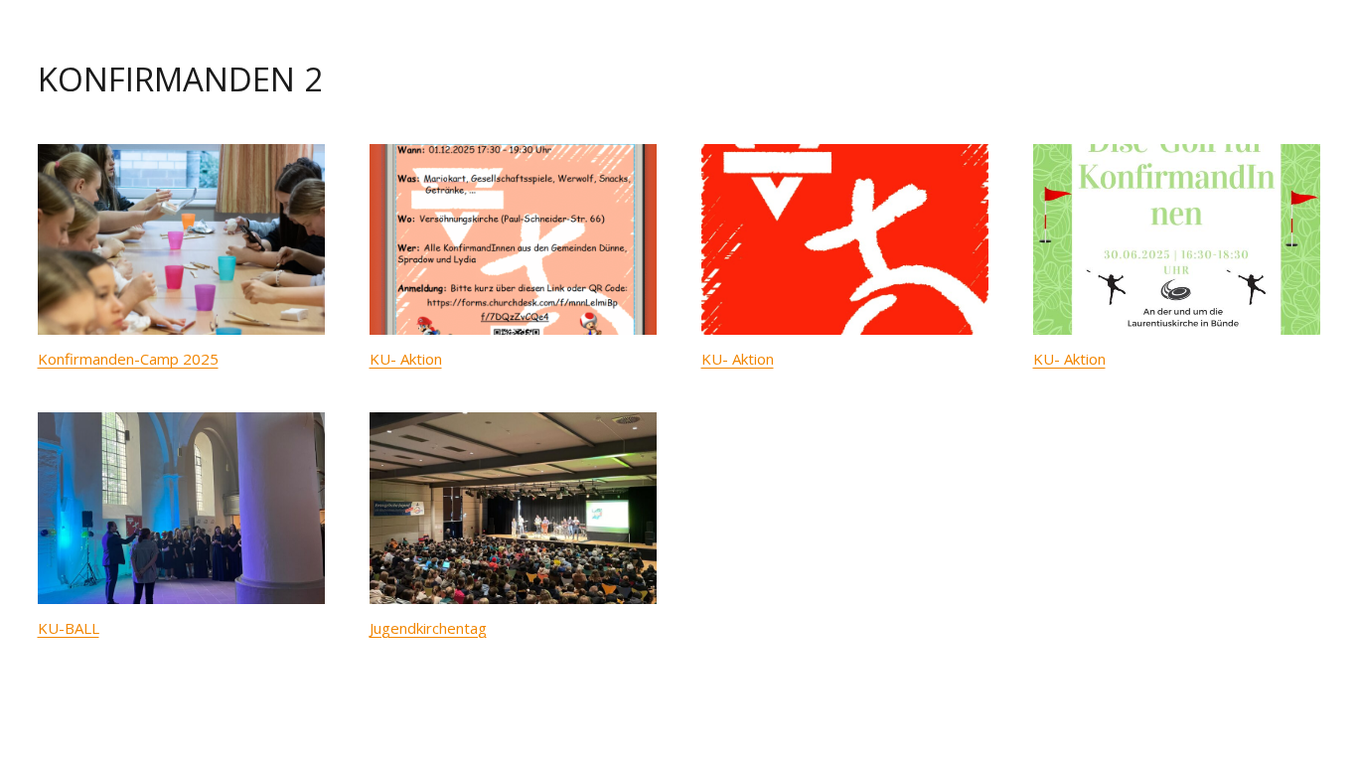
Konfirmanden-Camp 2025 (128, 359)
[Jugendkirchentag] (513, 508)
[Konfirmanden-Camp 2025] (181, 240)
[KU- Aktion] (513, 240)
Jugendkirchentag (428, 628)
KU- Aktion (406, 359)
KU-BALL (68, 628)
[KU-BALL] (181, 508)
